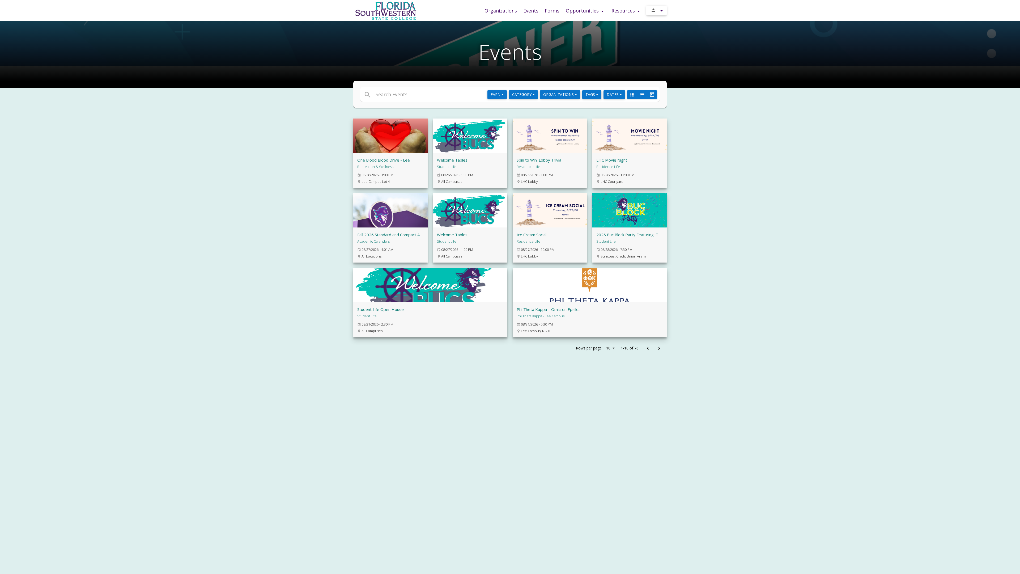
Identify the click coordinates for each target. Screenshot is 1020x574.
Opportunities (583, 10)
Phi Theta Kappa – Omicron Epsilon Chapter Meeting (565, 309)
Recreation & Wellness (375, 166)
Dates (613, 94)
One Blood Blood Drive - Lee (383, 160)
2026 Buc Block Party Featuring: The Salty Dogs (639, 234)
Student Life (446, 166)
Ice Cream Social (531, 234)
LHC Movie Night (611, 160)
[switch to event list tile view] (632, 94)
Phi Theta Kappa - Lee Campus (540, 316)
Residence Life (528, 166)
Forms (552, 10)
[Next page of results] (659, 348)
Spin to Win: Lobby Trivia (539, 160)
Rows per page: (593, 348)
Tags (590, 94)
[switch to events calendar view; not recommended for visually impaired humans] (652, 94)
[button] (462, 94)
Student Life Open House (380, 309)
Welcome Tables (452, 160)
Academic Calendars (373, 241)
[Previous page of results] (647, 348)
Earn (496, 94)
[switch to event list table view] (642, 94)
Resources (623, 10)
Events (530, 10)
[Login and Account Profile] (656, 10)
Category (522, 94)
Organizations (500, 10)
